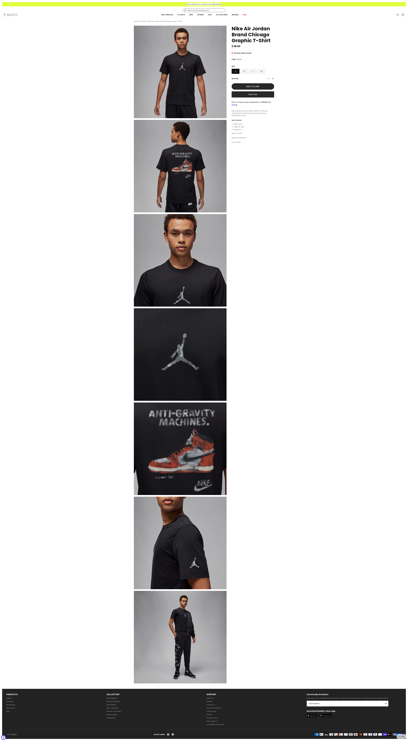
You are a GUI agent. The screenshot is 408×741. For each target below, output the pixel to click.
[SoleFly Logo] (11, 14)
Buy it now (253, 94)
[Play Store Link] (325, 715)
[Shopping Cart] (402, 14)
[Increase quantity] (273, 78)
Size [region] (233, 66)
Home (136, 21)
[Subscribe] (385, 703)
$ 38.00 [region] (236, 46)
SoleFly (14, 734)
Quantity (235, 78)
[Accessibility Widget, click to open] (3, 737)
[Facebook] (172, 734)
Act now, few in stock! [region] (243, 53)
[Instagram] (168, 734)
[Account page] (397, 14)
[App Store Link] (312, 715)
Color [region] (237, 59)
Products (143, 21)
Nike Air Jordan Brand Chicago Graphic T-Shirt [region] (251, 34)
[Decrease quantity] (264, 78)
